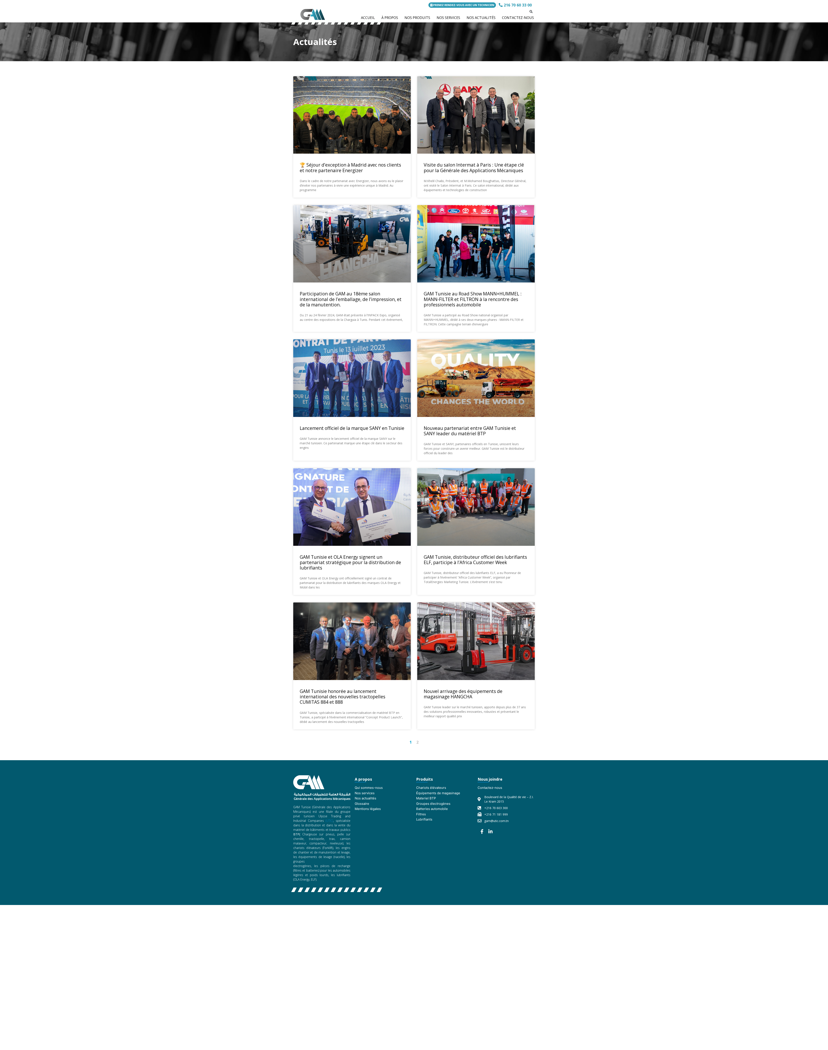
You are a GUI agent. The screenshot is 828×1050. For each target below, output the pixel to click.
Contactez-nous (490, 788)
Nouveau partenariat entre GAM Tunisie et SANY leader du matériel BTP (470, 431)
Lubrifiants (424, 819)
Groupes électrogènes (433, 804)
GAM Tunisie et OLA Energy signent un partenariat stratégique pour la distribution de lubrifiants (350, 562)
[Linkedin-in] (490, 831)
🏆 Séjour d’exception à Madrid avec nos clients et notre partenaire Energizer (350, 167)
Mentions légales (368, 809)
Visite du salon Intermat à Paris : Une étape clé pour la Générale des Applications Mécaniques (474, 167)
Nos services (365, 793)
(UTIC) (329, 821)
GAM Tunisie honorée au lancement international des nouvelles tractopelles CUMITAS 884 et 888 (342, 696)
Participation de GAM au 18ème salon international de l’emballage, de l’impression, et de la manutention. (350, 299)
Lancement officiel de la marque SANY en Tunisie (352, 428)
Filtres (421, 814)
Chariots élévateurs (431, 788)
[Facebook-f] (482, 831)
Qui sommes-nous (369, 788)
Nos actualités (365, 798)
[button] (531, 11)
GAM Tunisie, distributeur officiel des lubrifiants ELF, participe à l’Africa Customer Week (475, 559)
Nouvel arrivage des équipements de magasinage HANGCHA (463, 694)
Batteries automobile (432, 809)
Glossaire (362, 804)
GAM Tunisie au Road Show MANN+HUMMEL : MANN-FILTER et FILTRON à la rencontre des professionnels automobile (473, 299)
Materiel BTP (426, 798)
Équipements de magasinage (438, 793)
